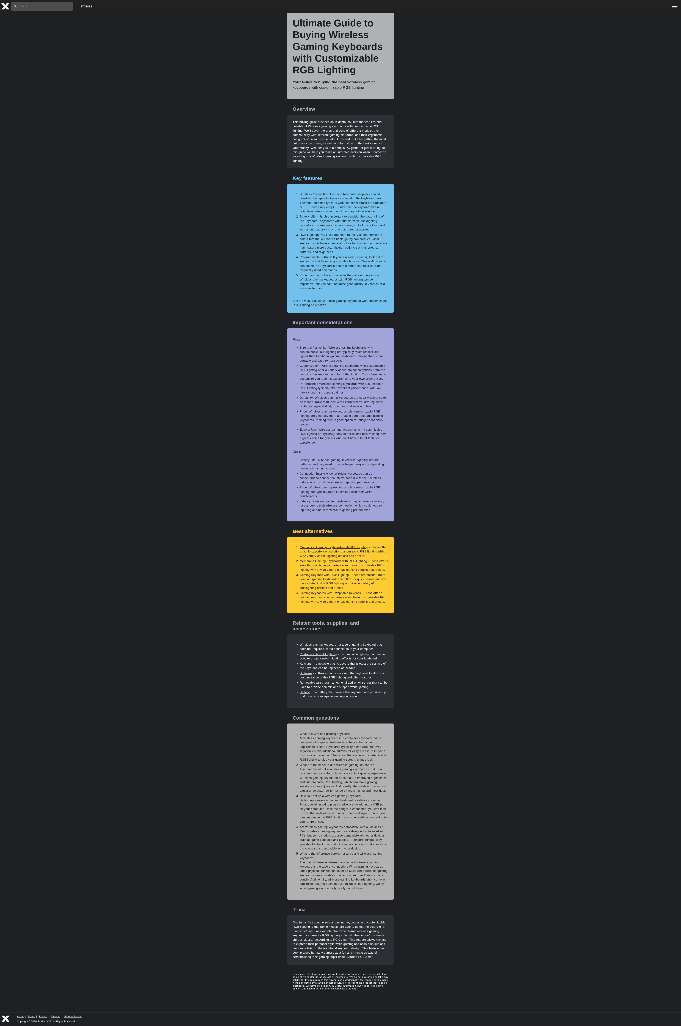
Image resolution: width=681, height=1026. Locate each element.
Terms (31, 1016)
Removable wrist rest (314, 682)
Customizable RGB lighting (318, 654)
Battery (305, 692)
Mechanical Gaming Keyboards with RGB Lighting (334, 547)
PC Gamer (365, 957)
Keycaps (306, 663)
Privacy (43, 1016)
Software (306, 673)
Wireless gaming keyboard (318, 644)
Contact (55, 1016)
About (20, 1016)
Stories (86, 6)
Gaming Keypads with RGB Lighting (324, 575)
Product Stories (73, 1016)
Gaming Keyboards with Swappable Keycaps (330, 593)
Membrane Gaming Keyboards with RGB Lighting (333, 561)
